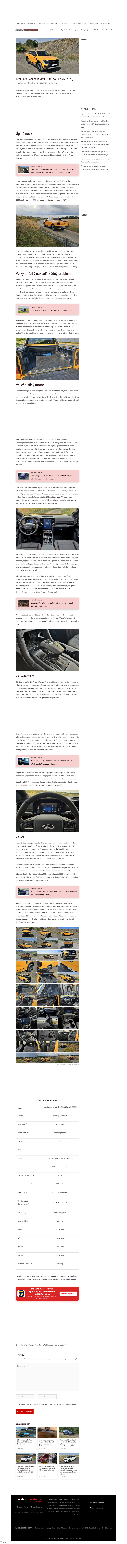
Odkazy (26, 1507)
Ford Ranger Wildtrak (43, 1345)
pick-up (54, 1345)
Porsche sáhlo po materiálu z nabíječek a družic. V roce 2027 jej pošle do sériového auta (95, 124)
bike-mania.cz (39, 1528)
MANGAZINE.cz (87, 1528)
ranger (60, 1345)
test (64, 1345)
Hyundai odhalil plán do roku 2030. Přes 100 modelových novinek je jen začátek (95, 115)
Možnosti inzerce (36, 1507)
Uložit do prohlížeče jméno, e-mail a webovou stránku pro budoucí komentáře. (48, 1405)
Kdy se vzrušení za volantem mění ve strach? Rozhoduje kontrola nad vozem (96, 160)
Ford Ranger (29, 1345)
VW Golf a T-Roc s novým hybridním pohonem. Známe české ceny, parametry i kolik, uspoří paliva (95, 134)
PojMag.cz (96, 1528)
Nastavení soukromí (20, 1512)
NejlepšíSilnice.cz (62, 1528)
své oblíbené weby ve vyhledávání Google (60, 1279)
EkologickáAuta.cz (74, 1528)
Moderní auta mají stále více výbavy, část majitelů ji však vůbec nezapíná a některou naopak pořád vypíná (95, 144)
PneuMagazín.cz (50, 1528)
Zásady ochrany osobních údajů (35, 1512)
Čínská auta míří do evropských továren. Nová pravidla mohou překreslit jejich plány (95, 167)
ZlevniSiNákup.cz (107, 1528)
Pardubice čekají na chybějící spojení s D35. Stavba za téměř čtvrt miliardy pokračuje (95, 153)
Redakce (20, 1507)
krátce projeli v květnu (68, 682)
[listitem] (26, 932)
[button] (71, 30)
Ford (22, 1345)
